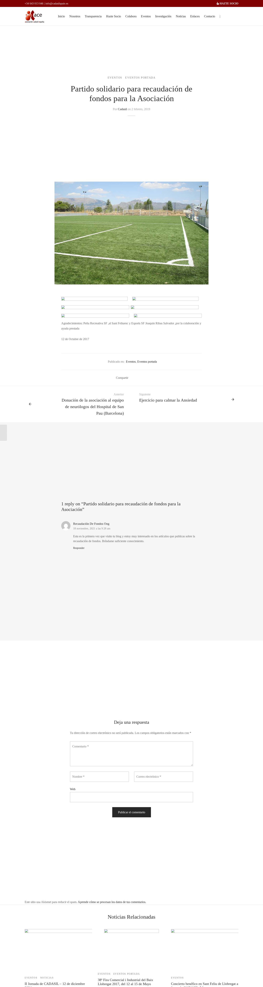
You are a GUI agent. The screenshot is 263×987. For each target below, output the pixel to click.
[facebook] (228, 16)
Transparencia (93, 16)
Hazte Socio (113, 16)
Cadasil (122, 109)
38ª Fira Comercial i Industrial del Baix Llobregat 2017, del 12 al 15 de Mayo (125, 982)
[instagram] (235, 16)
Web (72, 789)
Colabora (131, 16)
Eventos (146, 16)
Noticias (181, 16)
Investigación (163, 16)
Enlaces (195, 16)
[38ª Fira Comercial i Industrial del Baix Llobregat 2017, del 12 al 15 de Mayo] (131, 948)
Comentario (80, 746)
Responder (79, 548)
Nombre (78, 776)
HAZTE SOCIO (228, 3)
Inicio (61, 16)
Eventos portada (140, 77)
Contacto (209, 16)
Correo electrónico (148, 776)
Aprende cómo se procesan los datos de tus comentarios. (112, 902)
